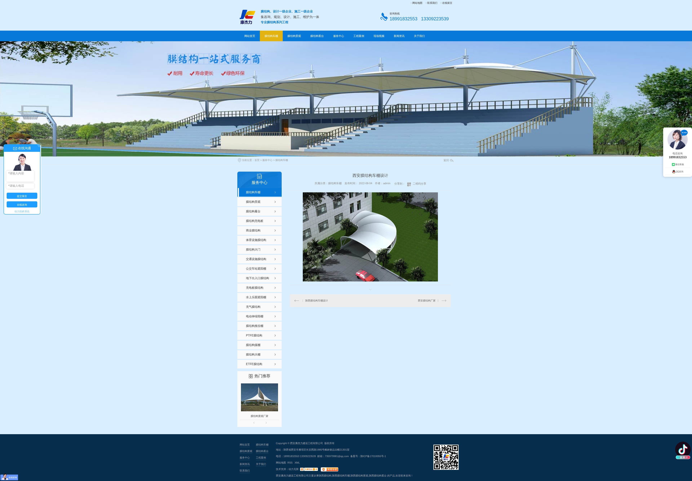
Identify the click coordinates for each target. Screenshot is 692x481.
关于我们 (419, 35)
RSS (290, 462)
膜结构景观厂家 (259, 416)
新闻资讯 (399, 35)
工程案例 (358, 35)
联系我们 (432, 2)
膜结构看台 (317, 35)
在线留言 (447, 2)
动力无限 (294, 469)
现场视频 (379, 35)
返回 (446, 160)
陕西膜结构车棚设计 (316, 300)
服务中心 (338, 35)
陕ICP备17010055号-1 (373, 456)
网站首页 (249, 35)
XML (297, 462)
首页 (257, 160)
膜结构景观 (294, 35)
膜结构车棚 (271, 35)
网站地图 (417, 2)
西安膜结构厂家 (427, 300)
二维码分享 (419, 183)
